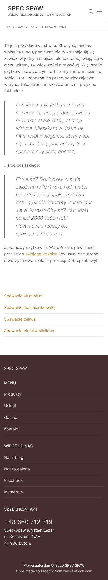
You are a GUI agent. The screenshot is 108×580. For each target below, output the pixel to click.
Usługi (10, 405)
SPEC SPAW (25, 8)
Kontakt (11, 428)
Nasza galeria (17, 468)
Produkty (12, 394)
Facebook (13, 480)
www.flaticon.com (77, 571)
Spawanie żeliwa (20, 319)
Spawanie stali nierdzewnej (30, 307)
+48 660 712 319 (28, 522)
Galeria (10, 417)
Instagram (13, 491)
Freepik (47, 571)
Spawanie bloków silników (29, 330)
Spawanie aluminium (23, 295)
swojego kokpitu (41, 253)
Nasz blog (13, 457)
